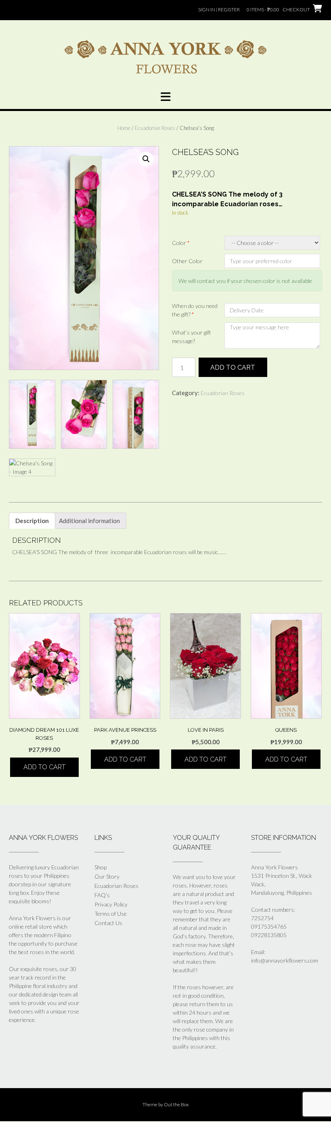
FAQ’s (102, 895)
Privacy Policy (111, 904)
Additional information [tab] (89, 520)
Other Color (187, 260)
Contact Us (108, 922)
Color (181, 242)
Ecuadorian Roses (155, 128)
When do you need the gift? (195, 310)
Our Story (106, 876)
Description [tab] (32, 520)
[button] (165, 97)
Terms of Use (110, 913)
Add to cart (232, 367)
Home (123, 128)
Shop (100, 867)
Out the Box (176, 1104)
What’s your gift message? (191, 336)
